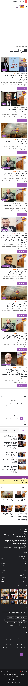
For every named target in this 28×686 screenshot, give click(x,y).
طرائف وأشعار (22, 568)
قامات (24, 572)
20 (14, 415)
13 (14, 412)
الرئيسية (24, 46)
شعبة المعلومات (11, 614)
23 (3, 415)
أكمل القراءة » (22, 89)
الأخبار (24, 563)
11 (21, 412)
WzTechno (23, 671)
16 (3, 412)
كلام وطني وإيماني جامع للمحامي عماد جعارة (22, 499)
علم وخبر (24, 570)
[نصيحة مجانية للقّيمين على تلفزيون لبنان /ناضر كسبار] (23, 602)
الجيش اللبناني (23, 612)
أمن (25, 561)
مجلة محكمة (7, 620)
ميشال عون (14, 622)
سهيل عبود (18, 614)
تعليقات (5, 430)
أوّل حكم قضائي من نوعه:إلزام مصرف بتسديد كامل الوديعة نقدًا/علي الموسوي (10, 454)
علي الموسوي (23, 617)
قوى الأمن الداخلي (15, 620)
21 (10, 415)
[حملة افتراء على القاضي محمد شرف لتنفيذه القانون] (5, 602)
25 (21, 418)
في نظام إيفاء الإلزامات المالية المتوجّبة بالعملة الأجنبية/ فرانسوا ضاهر (14, 175)
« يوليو (25, 424)
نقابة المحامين (23, 625)
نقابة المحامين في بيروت (14, 625)
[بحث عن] (26, 7)
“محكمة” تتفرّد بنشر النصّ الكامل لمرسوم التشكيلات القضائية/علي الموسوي (10, 436)
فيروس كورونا (23, 620)
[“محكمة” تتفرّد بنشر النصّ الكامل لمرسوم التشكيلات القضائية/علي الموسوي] (22, 437)
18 (21, 415)
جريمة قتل (24, 614)
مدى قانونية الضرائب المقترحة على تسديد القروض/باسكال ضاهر (16, 273)
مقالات (24, 577)
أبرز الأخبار (23, 558)
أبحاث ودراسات (22, 556)
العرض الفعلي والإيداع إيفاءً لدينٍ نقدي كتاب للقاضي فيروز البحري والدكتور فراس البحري (15, 77)
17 (24, 415)
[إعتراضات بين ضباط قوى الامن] (7, 494)
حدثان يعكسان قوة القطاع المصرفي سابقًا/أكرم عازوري (15, 110)
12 (17, 412)
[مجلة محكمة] (19, 6)
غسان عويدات (10, 617)
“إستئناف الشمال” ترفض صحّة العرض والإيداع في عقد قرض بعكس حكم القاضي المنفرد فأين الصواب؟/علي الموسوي (9, 468)
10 (24, 412)
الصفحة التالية (6, 391)
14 (10, 412)
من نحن (10, 679)
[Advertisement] (14, 29)
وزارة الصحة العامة (22, 627)
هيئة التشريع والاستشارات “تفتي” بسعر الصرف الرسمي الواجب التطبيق (14, 305)
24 (25, 418)
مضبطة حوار (23, 575)
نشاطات (24, 581)
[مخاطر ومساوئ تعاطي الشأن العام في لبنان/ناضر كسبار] (7, 508)
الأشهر (23, 430)
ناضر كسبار (7, 622)
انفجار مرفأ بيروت (6, 612)
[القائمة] (2, 7)
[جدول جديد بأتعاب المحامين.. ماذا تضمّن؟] (22, 461)
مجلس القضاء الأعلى (22, 622)
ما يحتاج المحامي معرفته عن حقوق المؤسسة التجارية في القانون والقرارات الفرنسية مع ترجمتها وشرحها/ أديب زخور (21, 516)
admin (24, 73)
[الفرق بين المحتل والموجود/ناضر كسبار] (23, 591)
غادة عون (17, 617)
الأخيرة (14, 430)
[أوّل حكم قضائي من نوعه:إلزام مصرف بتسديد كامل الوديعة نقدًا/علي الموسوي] (22, 454)
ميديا (25, 579)
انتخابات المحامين (15, 612)
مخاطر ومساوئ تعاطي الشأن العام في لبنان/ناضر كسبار (7, 514)
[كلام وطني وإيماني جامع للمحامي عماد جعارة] (21, 494)
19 (17, 415)
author (24, 171)
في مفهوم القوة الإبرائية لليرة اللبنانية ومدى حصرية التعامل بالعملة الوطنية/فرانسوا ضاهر (15, 338)
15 (6, 412)
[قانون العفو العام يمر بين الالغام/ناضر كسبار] (5, 596)
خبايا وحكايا (23, 565)
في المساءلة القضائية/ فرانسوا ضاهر (15, 205)
